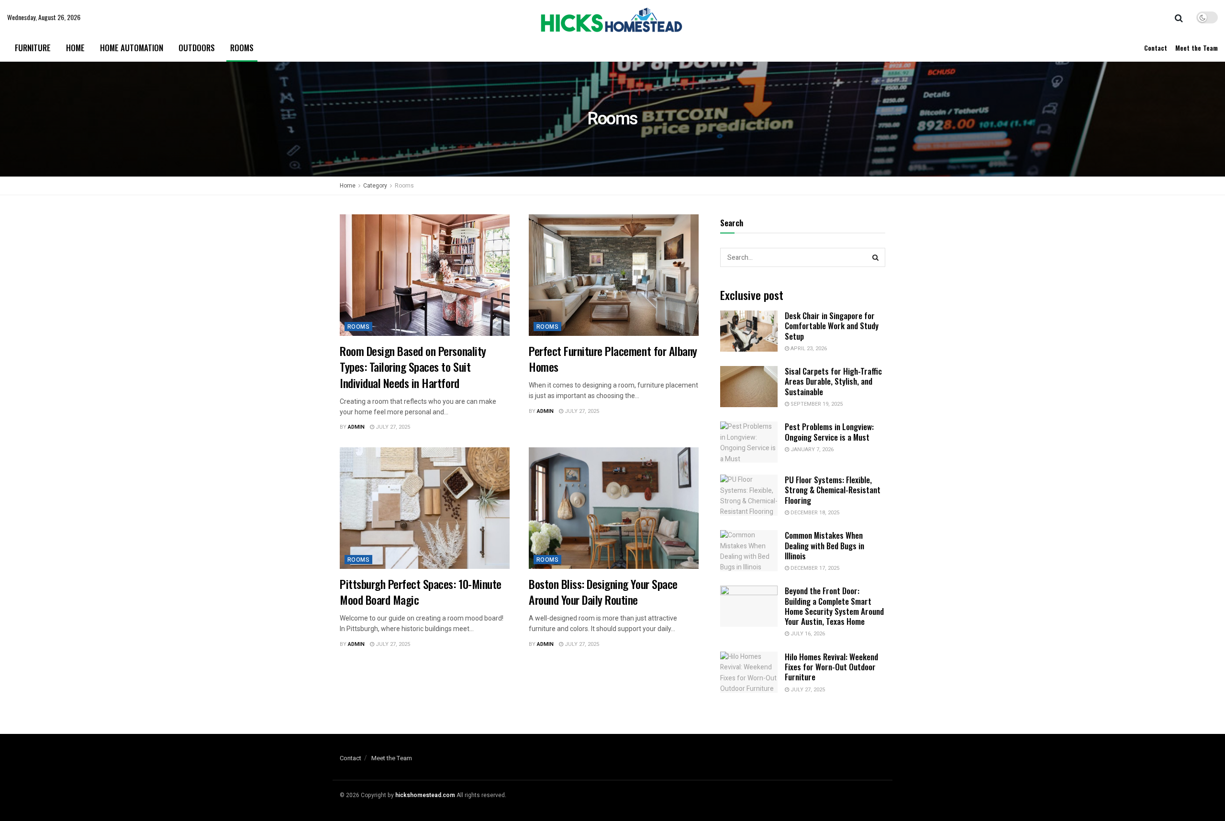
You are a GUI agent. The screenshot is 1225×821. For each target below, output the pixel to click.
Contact (1155, 48)
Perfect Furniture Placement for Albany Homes (613, 359)
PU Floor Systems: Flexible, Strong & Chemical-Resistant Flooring (832, 490)
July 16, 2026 (807, 634)
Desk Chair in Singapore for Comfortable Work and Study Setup (832, 326)
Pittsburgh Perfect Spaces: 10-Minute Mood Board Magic (420, 592)
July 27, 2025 (392, 427)
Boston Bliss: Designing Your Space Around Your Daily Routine (604, 592)
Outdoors (196, 48)
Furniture (33, 48)
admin (356, 427)
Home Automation (131, 48)
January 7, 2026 (811, 449)
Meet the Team (1196, 48)
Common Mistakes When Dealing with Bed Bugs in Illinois (824, 545)
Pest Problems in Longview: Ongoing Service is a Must (829, 432)
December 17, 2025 (814, 568)
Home (75, 48)
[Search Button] (875, 257)
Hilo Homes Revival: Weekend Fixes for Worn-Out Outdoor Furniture (831, 667)
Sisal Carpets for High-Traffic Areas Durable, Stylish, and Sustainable (833, 381)
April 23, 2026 (808, 348)
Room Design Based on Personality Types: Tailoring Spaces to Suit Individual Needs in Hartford (413, 366)
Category (375, 185)
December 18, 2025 (814, 513)
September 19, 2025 (816, 404)
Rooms (242, 48)
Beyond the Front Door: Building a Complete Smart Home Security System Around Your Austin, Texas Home (834, 606)
